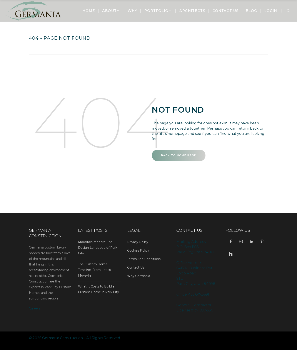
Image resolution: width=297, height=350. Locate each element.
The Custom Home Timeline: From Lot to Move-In (94, 269)
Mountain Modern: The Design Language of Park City (97, 247)
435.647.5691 (198, 294)
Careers (34, 308)
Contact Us (135, 267)
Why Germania (138, 276)
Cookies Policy (138, 250)
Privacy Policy (137, 242)
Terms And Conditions (143, 259)
